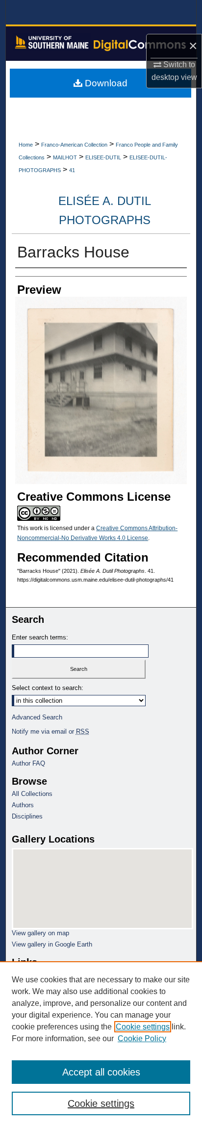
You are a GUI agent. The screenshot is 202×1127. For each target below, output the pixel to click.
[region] (101, 1044)
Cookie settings (143, 1027)
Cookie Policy (142, 1038)
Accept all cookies (101, 1072)
